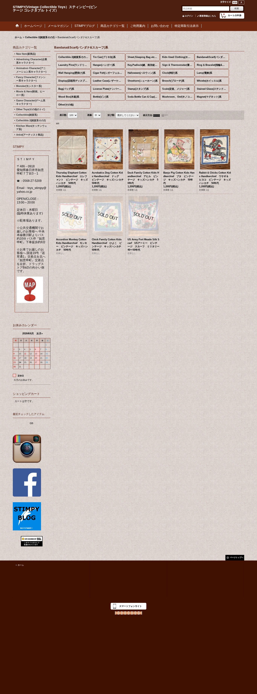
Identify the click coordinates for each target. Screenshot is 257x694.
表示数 (63, 115)
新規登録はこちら (207, 16)
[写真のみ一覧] (157, 115)
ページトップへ (236, 557)
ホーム (21, 565)
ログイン (189, 16)
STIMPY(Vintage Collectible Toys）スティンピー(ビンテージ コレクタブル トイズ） (55, 8)
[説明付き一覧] (166, 115)
